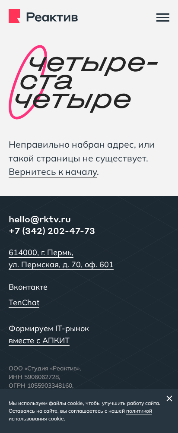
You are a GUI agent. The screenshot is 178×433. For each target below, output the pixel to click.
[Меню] (162, 17)
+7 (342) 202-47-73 (52, 230)
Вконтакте (28, 287)
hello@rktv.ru (40, 218)
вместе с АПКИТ (39, 340)
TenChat (24, 302)
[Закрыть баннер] (169, 398)
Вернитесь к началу (53, 171)
